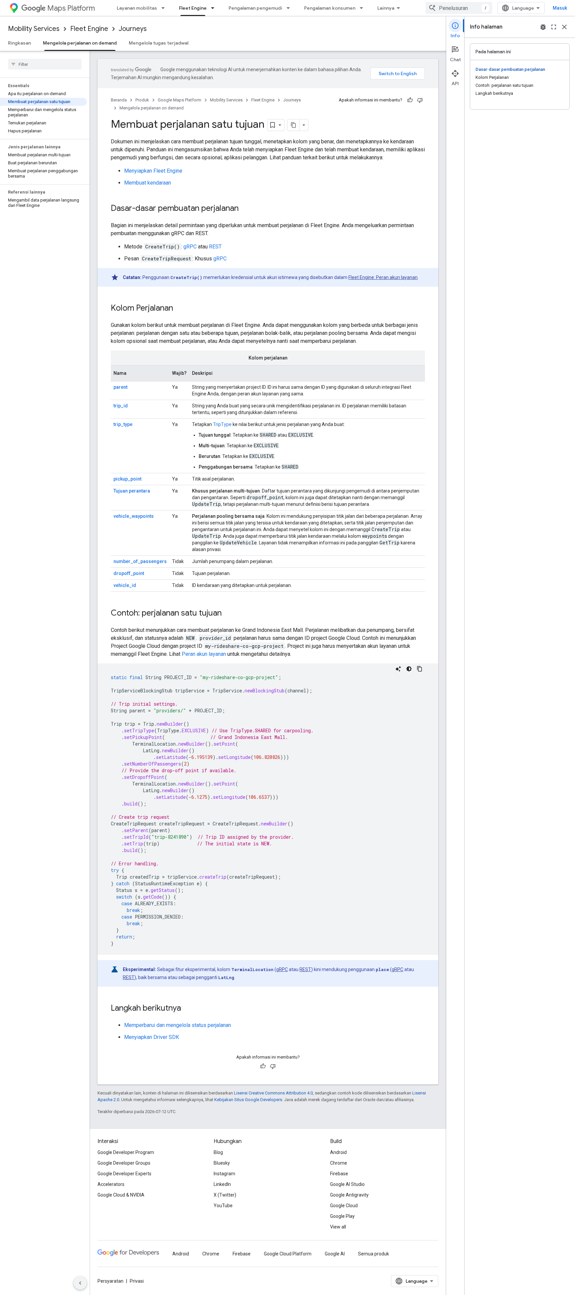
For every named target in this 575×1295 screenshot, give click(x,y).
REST (215, 246)
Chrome (338, 1163)
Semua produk (373, 1253)
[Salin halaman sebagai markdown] (293, 125)
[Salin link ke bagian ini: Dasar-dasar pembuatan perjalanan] (245, 209)
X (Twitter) (225, 1195)
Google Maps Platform (179, 99)
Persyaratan (110, 1281)
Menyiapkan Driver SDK (151, 1037)
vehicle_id (124, 585)
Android (338, 1152)
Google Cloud (344, 1205)
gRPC (190, 246)
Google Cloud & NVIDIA (120, 1195)
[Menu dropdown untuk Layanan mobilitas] (165, 8)
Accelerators (110, 1184)
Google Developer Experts (124, 1173)
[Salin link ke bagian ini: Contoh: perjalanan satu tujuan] (228, 614)
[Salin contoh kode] (419, 668)
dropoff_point (128, 573)
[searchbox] (45, 64)
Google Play (342, 1216)
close (564, 27)
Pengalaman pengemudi (255, 8)
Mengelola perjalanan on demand (80, 43)
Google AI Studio (347, 1184)
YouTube (223, 1205)
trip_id (120, 405)
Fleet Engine (193, 8)
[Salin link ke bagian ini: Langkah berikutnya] (187, 1009)
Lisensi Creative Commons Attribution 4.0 (273, 1092)
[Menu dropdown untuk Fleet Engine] (215, 8)
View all (338, 1226)
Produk (142, 99)
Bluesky (222, 1163)
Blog (218, 1152)
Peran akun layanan (204, 654)
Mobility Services (34, 29)
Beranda (119, 99)
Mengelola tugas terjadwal (158, 43)
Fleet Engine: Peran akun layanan (383, 277)
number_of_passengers (140, 561)
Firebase (339, 1173)
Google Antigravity (349, 1195)
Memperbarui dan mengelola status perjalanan (177, 1025)
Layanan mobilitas (137, 8)
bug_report (543, 27)
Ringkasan (19, 43)
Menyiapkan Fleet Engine (153, 171)
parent (120, 387)
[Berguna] (410, 100)
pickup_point (127, 479)
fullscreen (554, 27)
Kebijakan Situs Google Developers (248, 1099)
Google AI (335, 1253)
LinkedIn (222, 1184)
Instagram (224, 1173)
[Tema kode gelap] (409, 668)
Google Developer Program (125, 1152)
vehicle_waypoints (133, 516)
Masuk (560, 8)
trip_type (122, 424)
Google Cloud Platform (287, 1253)
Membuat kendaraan (147, 183)
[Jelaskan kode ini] (398, 668)
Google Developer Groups (123, 1163)
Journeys (133, 29)
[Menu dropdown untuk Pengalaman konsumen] (363, 8)
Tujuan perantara (131, 491)
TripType (222, 424)
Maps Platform (71, 8)
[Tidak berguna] (420, 100)
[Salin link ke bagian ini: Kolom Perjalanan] (179, 309)
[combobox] (459, 8)
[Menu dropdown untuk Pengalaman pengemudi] (290, 8)
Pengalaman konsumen (329, 8)
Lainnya (385, 8)
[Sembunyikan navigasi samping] (80, 1283)
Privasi (137, 1281)
